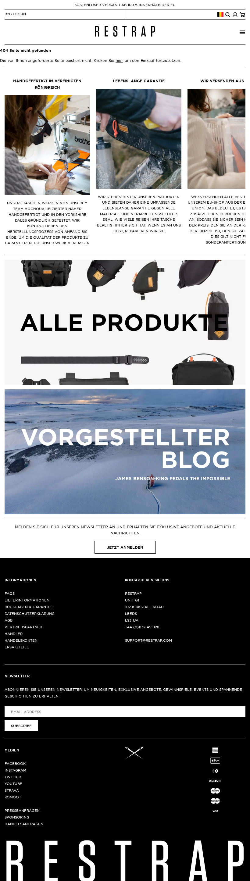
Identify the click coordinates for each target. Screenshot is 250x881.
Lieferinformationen (27, 600)
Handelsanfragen (24, 824)
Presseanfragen (22, 810)
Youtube (13, 783)
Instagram (15, 770)
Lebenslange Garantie (139, 80)
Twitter (13, 777)
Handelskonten (21, 640)
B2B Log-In (15, 14)
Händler (14, 633)
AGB (8, 620)
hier (119, 60)
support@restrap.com (148, 640)
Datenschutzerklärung (30, 613)
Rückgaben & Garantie (28, 607)
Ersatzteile (17, 647)
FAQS (10, 593)
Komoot (13, 797)
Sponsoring (17, 817)
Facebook (15, 763)
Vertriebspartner (23, 627)
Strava (12, 790)
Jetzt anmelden (125, 547)
